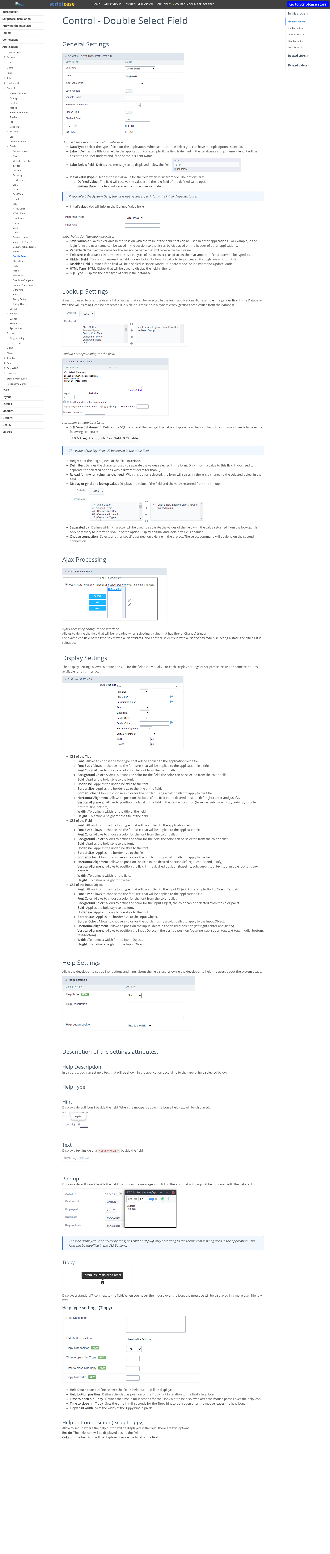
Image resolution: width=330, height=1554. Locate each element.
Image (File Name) (22, 242)
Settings (14, 98)
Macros (7, 431)
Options (11, 57)
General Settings (297, 21)
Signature (18, 289)
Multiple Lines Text (22, 161)
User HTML (16, 343)
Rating (16, 294)
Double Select (20, 256)
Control (11, 88)
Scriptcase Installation (16, 19)
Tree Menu (12, 358)
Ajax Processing (296, 34)
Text (15, 156)
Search (10, 363)
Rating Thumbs (20, 304)
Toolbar (14, 117)
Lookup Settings (296, 28)
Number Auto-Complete (25, 285)
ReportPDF (12, 368)
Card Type (18, 194)
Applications (10, 46)
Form (9, 72)
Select (16, 251)
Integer (16, 165)
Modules (8, 411)
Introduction (10, 12)
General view (14, 52)
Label (15, 184)
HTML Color (19, 208)
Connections (10, 39)
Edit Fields (15, 103)
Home (96, 4)
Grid (9, 62)
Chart (10, 67)
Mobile (13, 107)
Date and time (20, 237)
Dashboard (13, 83)
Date (15, 227)
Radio (16, 265)
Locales (7, 404)
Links (12, 333)
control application (139, 4)
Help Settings (295, 47)
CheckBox (18, 261)
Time (15, 232)
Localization (19, 218)
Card (15, 189)
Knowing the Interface (16, 25)
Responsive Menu (16, 383)
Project (6, 33)
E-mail (16, 199)
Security (14, 131)
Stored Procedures (17, 378)
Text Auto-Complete (23, 280)
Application (16, 328)
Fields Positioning (19, 112)
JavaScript (15, 126)
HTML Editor (19, 213)
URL (15, 203)
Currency (17, 175)
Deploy (6, 425)
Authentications (18, 141)
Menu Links (19, 275)
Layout (13, 308)
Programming (17, 338)
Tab (9, 78)
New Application (18, 93)
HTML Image (19, 180)
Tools (5, 390)
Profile (16, 270)
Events (13, 313)
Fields (13, 146)
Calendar (12, 373)
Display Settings (296, 41)
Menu (10, 352)
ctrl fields (164, 4)
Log (12, 136)
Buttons (14, 323)
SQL (12, 122)
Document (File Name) (24, 246)
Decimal (17, 170)
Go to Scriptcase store (308, 4)
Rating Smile (19, 299)
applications (112, 4)
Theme (16, 223)
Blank (10, 347)
